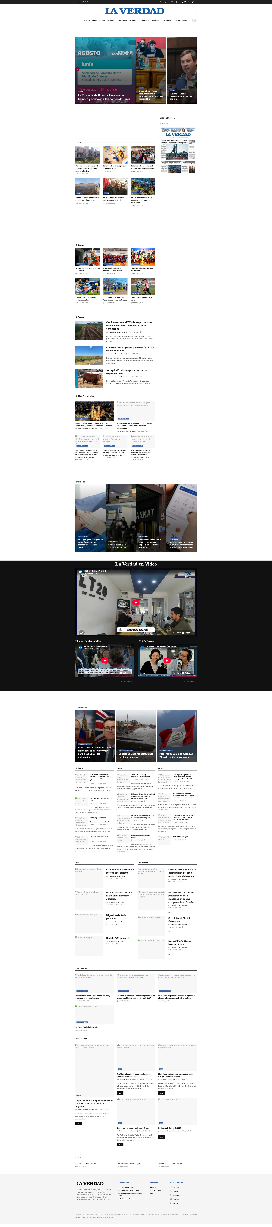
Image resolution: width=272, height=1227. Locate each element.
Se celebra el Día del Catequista (179, 919)
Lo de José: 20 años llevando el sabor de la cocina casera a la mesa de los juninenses (184, 817)
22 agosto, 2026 (133, 377)
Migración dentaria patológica (116, 916)
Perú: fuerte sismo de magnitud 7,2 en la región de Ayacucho (176, 755)
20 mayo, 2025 (164, 1001)
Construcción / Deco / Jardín (128, 1190)
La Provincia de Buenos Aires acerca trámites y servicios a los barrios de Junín (104, 97)
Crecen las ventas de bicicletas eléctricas (133, 1128)
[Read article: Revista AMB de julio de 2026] (177, 1111)
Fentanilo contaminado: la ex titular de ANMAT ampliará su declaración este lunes (150, 543)
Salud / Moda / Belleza (126, 1199)
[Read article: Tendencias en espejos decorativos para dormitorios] (123, 778)
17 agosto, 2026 (179, 781)
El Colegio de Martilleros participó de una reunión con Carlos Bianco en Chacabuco (143, 796)
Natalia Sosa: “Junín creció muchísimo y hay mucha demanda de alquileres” (92, 996)
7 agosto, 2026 (143, 1079)
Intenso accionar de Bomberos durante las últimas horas (87, 198)
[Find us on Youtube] (185, 2)
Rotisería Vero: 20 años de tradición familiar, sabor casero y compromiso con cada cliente (184, 796)
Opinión (152, 1193)
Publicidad (86, 2)
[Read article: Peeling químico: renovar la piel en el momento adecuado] (89, 900)
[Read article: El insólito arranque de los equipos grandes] (87, 286)
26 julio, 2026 (142, 1131)
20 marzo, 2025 (82, 1030)
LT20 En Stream (146, 641)
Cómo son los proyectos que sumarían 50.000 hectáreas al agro (130, 349)
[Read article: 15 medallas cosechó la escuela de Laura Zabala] (115, 257)
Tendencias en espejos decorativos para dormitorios (141, 776)
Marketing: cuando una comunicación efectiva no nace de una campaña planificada (101, 820)
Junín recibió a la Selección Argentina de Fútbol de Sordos (115, 298)
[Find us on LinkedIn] (188, 2)
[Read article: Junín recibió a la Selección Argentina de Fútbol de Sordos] (115, 286)
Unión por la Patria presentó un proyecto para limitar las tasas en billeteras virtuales (181, 545)
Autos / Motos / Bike (125, 1187)
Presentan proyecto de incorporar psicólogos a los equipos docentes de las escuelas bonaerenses (135, 425)
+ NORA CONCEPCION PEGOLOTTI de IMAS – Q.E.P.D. (134, 1164)
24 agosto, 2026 (104, 103)
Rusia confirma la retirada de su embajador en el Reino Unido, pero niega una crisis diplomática (95, 752)
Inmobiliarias (144, 20)
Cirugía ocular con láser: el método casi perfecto (120, 871)
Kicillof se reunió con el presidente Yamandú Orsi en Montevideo (115, 451)
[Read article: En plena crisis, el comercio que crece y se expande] (115, 186)
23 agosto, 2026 (133, 354)
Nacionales (133, 20)
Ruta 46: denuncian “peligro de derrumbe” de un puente (181, 96)
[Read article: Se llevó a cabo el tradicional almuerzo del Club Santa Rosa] (143, 155)
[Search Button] (196, 10)
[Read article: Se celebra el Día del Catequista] (151, 926)
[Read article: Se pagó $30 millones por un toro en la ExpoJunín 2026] (89, 378)
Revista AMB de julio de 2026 (169, 1128)
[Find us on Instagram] (182, 2)
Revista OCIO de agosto (181, 837)
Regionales (111, 20)
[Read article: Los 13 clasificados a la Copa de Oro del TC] (143, 257)
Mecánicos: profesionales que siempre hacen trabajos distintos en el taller (175, 1075)
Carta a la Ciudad (156, 1190)
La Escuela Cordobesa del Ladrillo (140, 836)
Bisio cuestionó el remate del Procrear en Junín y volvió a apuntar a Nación (86, 168)
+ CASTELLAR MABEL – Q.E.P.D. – (168, 1164)
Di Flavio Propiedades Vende (86, 1027)
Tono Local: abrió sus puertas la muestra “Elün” (114, 167)
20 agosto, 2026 (102, 1109)
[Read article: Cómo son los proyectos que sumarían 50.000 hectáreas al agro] (89, 355)
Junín (94, 20)
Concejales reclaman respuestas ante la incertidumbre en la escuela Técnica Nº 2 (151, 95)
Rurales (102, 20)
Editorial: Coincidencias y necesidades (99, 838)
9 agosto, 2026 (137, 801)
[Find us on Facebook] (176, 2)
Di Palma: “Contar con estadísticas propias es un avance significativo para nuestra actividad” (136, 996)
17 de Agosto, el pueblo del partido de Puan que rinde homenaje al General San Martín (184, 777)
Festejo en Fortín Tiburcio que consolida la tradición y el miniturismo (142, 200)
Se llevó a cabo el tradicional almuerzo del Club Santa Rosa (142, 167)
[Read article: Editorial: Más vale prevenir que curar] (81, 801)
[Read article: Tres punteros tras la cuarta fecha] (143, 286)
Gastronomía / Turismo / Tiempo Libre (130, 1194)
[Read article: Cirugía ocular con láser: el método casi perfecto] (89, 878)
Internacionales (85, 744)
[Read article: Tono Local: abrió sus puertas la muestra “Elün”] (115, 155)
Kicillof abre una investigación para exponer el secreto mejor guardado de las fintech (141, 452)
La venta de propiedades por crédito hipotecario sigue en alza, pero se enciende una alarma (177, 996)
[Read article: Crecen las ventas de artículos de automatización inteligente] (123, 819)
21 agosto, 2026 (166, 761)
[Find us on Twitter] (179, 2)
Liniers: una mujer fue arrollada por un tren (118, 546)
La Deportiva (85, 20)
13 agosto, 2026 (138, 779)
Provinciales (122, 20)
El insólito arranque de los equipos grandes (85, 298)
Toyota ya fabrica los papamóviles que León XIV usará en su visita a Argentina (94, 1103)
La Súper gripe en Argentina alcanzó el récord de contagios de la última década (90, 543)
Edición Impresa (181, 20)
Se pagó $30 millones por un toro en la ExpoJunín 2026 (126, 371)
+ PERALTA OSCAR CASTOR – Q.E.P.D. (87, 1164)
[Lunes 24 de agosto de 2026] (178, 173)
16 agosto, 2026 (96, 841)
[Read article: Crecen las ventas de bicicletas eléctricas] (136, 1111)
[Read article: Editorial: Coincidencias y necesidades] (81, 840)
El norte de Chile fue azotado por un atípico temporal (136, 755)
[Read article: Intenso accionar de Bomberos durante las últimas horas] (87, 186)
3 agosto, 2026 (179, 800)
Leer (79, 1123)
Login (195, 2)
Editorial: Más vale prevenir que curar (101, 799)
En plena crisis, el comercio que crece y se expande (113, 198)
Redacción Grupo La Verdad (88, 103)
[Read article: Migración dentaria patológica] (89, 923)
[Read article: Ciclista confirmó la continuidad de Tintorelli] (87, 257)
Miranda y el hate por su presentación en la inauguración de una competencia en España (181, 897)
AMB (78, 1095)
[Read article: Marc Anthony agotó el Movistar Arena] (151, 949)
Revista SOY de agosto (118, 938)
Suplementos (166, 20)
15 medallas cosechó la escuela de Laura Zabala (112, 269)
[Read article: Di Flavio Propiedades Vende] (94, 1014)
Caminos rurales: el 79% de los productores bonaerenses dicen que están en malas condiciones (129, 325)
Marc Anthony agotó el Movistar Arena (180, 942)
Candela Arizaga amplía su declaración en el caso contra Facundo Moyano (182, 873)
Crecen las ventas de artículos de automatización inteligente (142, 817)
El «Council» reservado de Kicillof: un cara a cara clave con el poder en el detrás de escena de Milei (87, 452)
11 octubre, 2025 (83, 1001)
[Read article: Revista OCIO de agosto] (164, 840)
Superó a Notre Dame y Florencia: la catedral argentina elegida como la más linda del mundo (93, 424)
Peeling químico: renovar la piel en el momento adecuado (119, 896)
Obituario (155, 20)
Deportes (80, 264)
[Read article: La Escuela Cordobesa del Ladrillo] (123, 838)
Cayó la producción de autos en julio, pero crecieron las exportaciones (133, 1075)
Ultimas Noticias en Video (88, 641)
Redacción (78, 2)
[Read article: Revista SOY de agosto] (89, 946)
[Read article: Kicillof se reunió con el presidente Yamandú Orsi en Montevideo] (115, 441)
